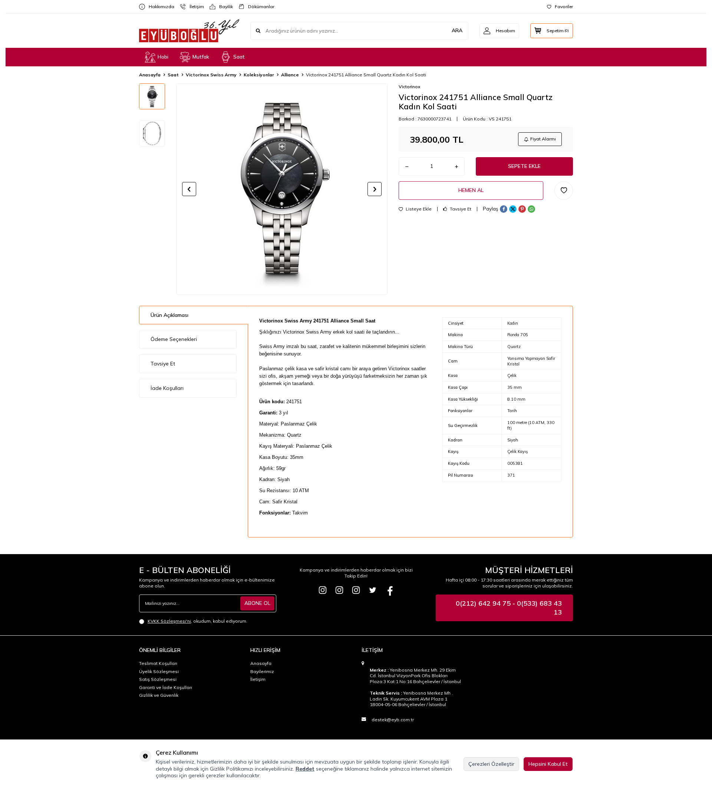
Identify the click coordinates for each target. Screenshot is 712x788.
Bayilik (223, 6)
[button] (189, 189)
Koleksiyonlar (259, 74)
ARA (457, 30)
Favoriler (564, 6)
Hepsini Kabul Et (548, 764)
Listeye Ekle (418, 209)
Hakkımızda (158, 6)
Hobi (163, 56)
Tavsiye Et (460, 209)
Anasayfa (150, 74)
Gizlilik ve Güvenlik (158, 695)
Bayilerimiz (262, 671)
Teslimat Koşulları (158, 663)
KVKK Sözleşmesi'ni (169, 621)
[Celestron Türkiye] (356, 590)
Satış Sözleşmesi (158, 679)
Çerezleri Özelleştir (491, 764)
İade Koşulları (167, 388)
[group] (282, 189)
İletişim (193, 6)
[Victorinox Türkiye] (339, 590)
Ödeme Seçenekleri (174, 339)
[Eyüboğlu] (322, 590)
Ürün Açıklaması (169, 315)
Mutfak (200, 56)
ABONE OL (257, 603)
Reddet (305, 768)
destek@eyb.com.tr (393, 719)
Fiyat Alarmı (543, 139)
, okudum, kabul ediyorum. (197, 621)
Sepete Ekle (524, 166)
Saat (239, 56)
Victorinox (409, 86)
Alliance (290, 74)
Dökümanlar (258, 6)
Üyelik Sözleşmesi (159, 671)
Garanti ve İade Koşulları (165, 687)
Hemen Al (471, 190)
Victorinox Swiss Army (211, 74)
